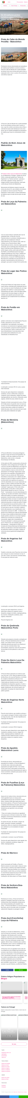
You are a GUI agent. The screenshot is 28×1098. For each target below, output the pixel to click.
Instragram (4, 1087)
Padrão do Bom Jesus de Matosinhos (12, 173)
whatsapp (23, 1096)
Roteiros (25, 2)
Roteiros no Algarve (6, 1068)
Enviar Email (4, 1055)
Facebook (4, 1085)
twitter (14, 1096)
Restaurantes (23, 5)
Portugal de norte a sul (6, 1052)
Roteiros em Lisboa (5, 1066)
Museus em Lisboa (5, 1077)
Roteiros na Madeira (6, 1069)
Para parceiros (20, 2)
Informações (4, 1054)
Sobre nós (4, 1057)
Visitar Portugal (14, 5)
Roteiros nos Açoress (6, 1071)
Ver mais (14, 1044)
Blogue (4, 979)
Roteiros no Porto (5, 1065)
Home (9, 2)
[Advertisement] (14, 100)
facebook (4, 1096)
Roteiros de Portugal (6, 1063)
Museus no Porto (5, 1079)
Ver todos (9, 1027)
